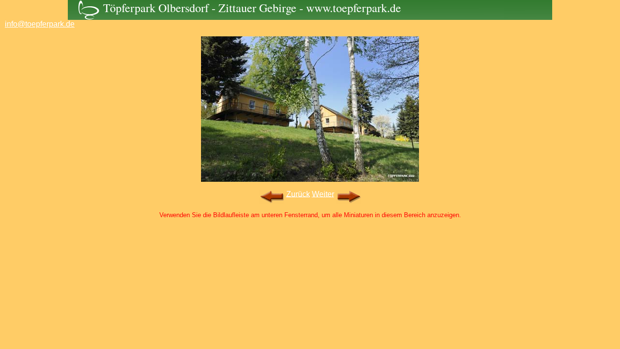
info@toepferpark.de (40, 24)
